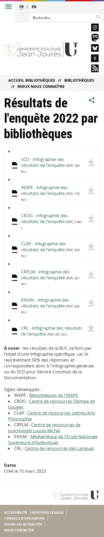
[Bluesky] (91, 49)
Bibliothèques (79, 80)
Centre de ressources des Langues (59, 448)
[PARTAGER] (91, 100)
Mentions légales (47, 512)
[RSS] (91, 69)
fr (21, 6)
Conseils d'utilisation (24, 518)
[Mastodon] (91, 38)
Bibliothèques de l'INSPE (53, 395)
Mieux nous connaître (41, 86)
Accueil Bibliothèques (31, 80)
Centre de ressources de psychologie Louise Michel (44, 428)
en (34, 6)
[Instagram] (91, 28)
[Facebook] (91, 59)
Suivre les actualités (23, 524)
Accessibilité (15, 512)
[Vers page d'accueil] (41, 49)
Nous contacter (19, 530)
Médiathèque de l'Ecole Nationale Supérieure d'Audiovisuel (53, 439)
